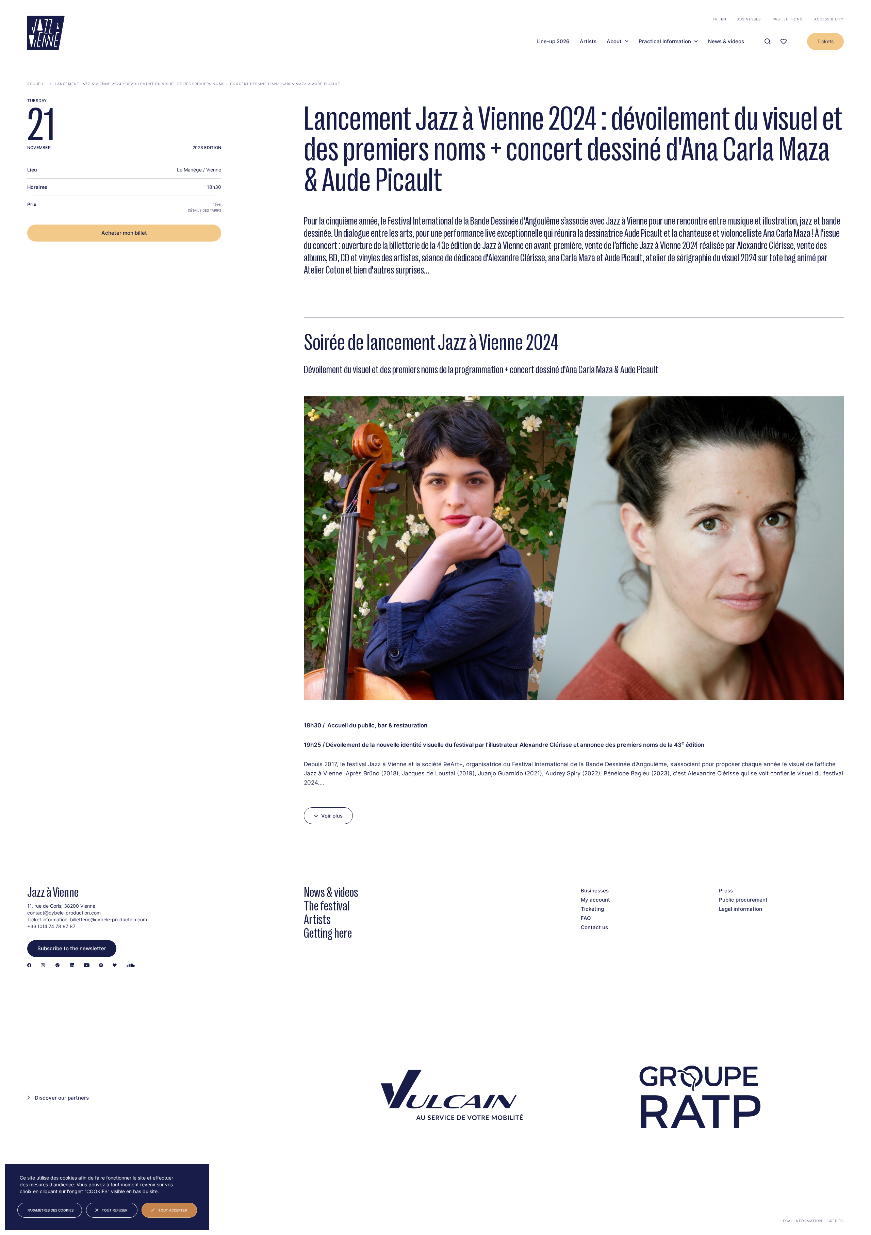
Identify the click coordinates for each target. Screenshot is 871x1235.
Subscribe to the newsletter (71, 948)
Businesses (749, 19)
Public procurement (743, 899)
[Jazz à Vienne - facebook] (29, 965)
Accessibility (829, 19)
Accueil (35, 83)
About (614, 41)
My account (595, 899)
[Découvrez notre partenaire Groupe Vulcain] (449, 1097)
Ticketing (592, 908)
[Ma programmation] (783, 41)
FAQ (586, 918)
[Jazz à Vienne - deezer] (115, 965)
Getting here (328, 933)
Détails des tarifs (204, 210)
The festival (327, 906)
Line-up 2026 (553, 41)
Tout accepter (172, 1210)
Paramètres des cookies (50, 1210)
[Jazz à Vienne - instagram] (43, 965)
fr (715, 19)
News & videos (726, 41)
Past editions (787, 19)
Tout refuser (114, 1210)
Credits (835, 1220)
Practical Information (665, 41)
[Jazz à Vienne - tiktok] (57, 965)
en (723, 19)
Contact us (594, 927)
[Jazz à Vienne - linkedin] (72, 965)
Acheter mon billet (124, 232)
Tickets (825, 41)
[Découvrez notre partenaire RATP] (699, 1097)
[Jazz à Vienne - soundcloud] (130, 965)
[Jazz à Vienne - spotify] (101, 965)
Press (726, 890)
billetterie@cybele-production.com (108, 919)
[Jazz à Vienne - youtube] (86, 965)
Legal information (740, 908)
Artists (588, 41)
